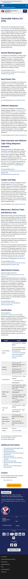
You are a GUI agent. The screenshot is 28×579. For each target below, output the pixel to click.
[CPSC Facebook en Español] (12, 545)
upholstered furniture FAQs (7, 303)
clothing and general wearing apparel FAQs (10, 72)
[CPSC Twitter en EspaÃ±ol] (16, 545)
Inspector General (5, 569)
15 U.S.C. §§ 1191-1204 (6, 28)
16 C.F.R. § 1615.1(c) (5, 152)
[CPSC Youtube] (12, 534)
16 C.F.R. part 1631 (15, 187)
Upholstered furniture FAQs (10, 461)
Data (17, 521)
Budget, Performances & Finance (6, 520)
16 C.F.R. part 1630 (15, 184)
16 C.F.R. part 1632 (18, 220)
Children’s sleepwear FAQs (10, 451)
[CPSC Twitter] (16, 534)
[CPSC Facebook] (4, 534)
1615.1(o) (21, 156)
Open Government (5, 564)
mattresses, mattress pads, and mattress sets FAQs (13, 263)
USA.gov (18, 525)
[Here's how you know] (14, 2)
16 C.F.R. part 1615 (20, 110)
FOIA (2, 567)
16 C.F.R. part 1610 (10, 57)
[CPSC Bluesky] (23, 534)
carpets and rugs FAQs (20, 204)
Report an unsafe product (14, 485)
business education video (8, 73)
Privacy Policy (4, 562)
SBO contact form (8, 480)
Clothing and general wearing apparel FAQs (13, 448)
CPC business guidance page (7, 437)
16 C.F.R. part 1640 (13, 281)
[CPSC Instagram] (8, 534)
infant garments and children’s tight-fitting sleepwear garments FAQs (13, 171)
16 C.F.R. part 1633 (13, 224)
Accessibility (4, 556)
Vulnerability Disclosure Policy (8, 559)
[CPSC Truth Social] (14, 538)
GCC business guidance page (7, 439)
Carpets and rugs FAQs (9, 456)
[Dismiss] (26, 5)
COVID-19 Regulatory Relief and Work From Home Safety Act (12, 275)
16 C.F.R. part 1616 (16, 112)
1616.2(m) (3, 158)
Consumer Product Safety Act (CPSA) (10, 314)
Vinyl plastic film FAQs (9, 449)
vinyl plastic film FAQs (20, 100)
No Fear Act (3, 572)
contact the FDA (21, 258)
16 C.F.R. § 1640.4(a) (16, 430)
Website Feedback (14, 550)
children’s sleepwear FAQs (21, 135)
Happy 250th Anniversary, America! (8, 7)
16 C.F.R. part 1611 (10, 83)
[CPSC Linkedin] (20, 534)
